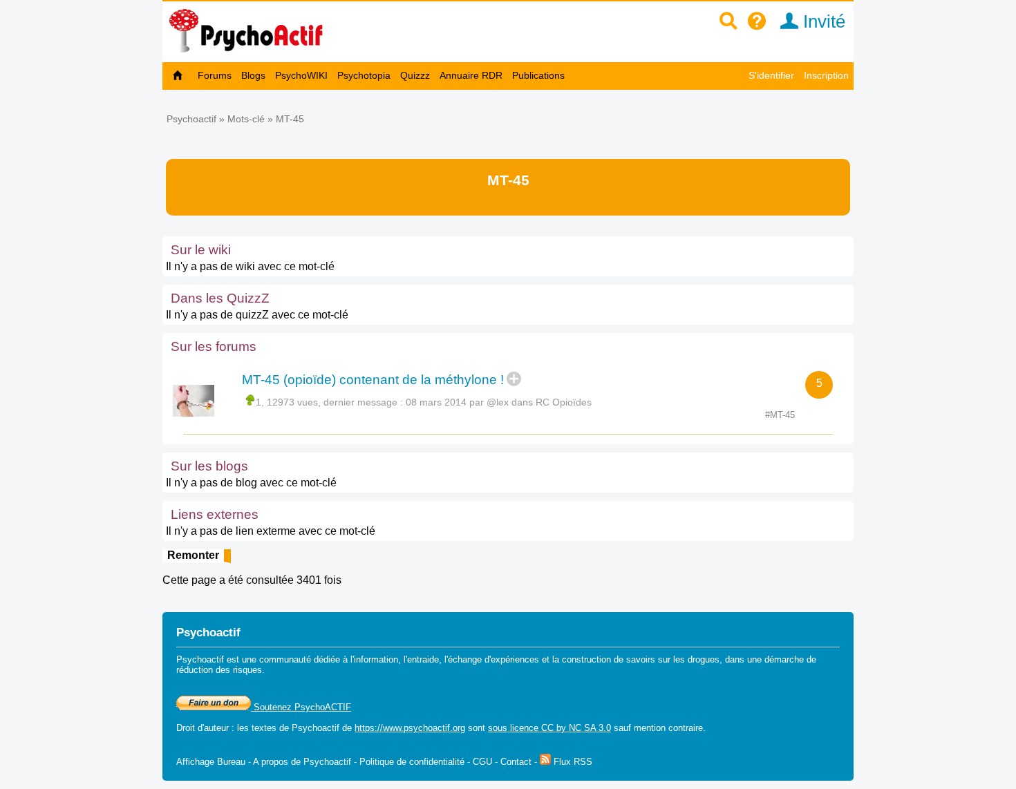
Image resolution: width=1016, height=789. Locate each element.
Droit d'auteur (202, 728)
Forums (215, 75)
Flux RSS (571, 762)
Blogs (253, 75)
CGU (482, 762)
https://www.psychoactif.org (410, 728)
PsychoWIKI (301, 75)
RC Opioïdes (564, 402)
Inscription (826, 75)
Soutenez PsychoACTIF (301, 707)
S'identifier (771, 75)
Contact (515, 762)
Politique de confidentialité (411, 762)
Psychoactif (191, 118)
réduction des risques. (220, 670)
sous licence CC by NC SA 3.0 (549, 728)
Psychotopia (364, 75)
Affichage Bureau (210, 762)
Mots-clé (246, 118)
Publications (538, 75)
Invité (821, 21)
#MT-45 (780, 415)
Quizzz (415, 75)
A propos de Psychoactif (302, 762)
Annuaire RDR (471, 75)
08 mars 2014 (436, 402)
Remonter (193, 555)
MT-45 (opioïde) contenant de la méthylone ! (373, 379)
